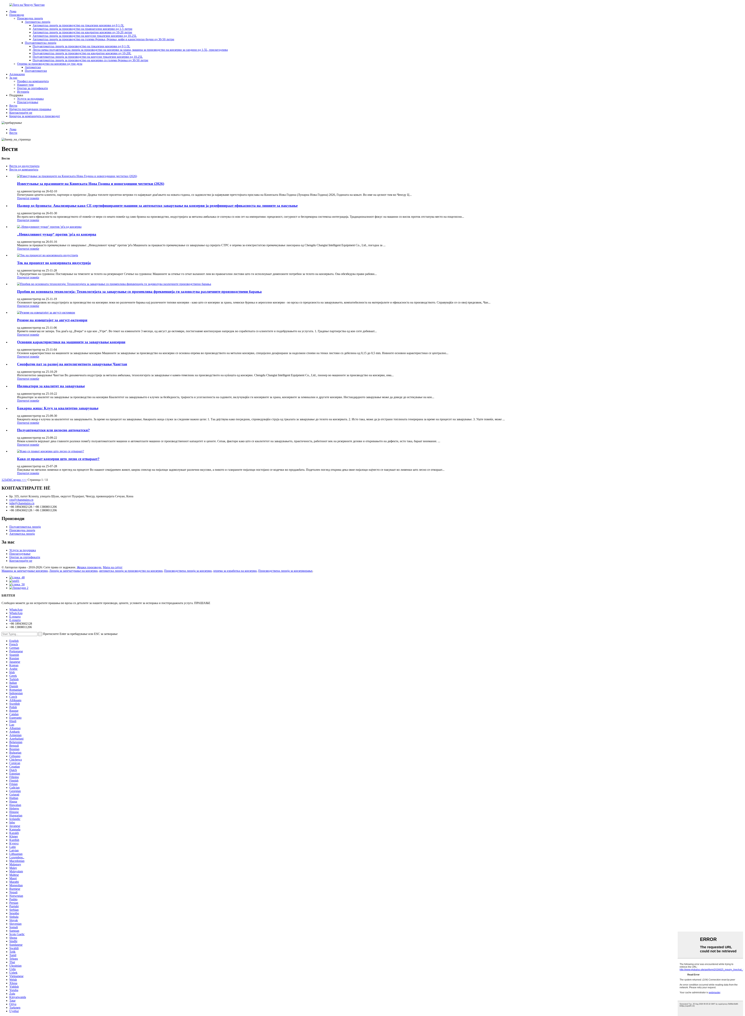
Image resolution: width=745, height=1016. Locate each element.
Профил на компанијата (33, 81)
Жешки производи (89, 567)
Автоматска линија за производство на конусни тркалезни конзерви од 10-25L (85, 35)
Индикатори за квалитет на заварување (51, 386)
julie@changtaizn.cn (21, 503)
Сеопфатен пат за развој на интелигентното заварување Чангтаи (72, 364)
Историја (23, 91)
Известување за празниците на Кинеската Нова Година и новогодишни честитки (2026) (90, 184)
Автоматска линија (37, 21)
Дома (12, 11)
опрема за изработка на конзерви (235, 570)
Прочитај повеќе (28, 198)
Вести (13, 105)
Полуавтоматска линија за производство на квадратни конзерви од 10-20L (82, 53)
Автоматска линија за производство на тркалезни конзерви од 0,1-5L (78, 25)
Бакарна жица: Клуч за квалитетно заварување (57, 408)
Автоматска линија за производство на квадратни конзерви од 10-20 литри (82, 32)
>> (25, 479)
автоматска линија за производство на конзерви (131, 570)
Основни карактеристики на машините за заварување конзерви (71, 342)
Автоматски (33, 67)
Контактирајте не (20, 112)
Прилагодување (27, 102)
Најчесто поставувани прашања (30, 109)
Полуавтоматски (36, 70)
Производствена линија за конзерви (188, 570)
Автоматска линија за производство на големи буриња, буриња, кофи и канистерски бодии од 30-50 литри (103, 39)
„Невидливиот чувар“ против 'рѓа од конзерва (56, 234)
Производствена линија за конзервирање (285, 570)
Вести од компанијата (23, 169)
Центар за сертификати (32, 88)
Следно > (17, 479)
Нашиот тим (25, 84)
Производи (16, 14)
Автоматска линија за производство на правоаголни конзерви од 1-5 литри (82, 28)
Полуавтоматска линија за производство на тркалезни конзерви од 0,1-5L (81, 46)
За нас (13, 77)
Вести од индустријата (24, 166)
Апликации (17, 74)
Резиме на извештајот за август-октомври (52, 320)
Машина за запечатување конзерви (25, 570)
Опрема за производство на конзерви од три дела (49, 63)
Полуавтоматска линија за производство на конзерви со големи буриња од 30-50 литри (90, 60)
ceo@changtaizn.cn (21, 499)
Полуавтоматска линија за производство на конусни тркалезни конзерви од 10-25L (88, 56)
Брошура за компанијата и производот (34, 116)
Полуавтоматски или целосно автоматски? (53, 430)
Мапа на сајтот (112, 567)
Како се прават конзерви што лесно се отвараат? (58, 459)
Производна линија (30, 18)
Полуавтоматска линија (40, 42)
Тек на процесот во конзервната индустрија (54, 263)
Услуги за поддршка (30, 98)
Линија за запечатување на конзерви (73, 570)
